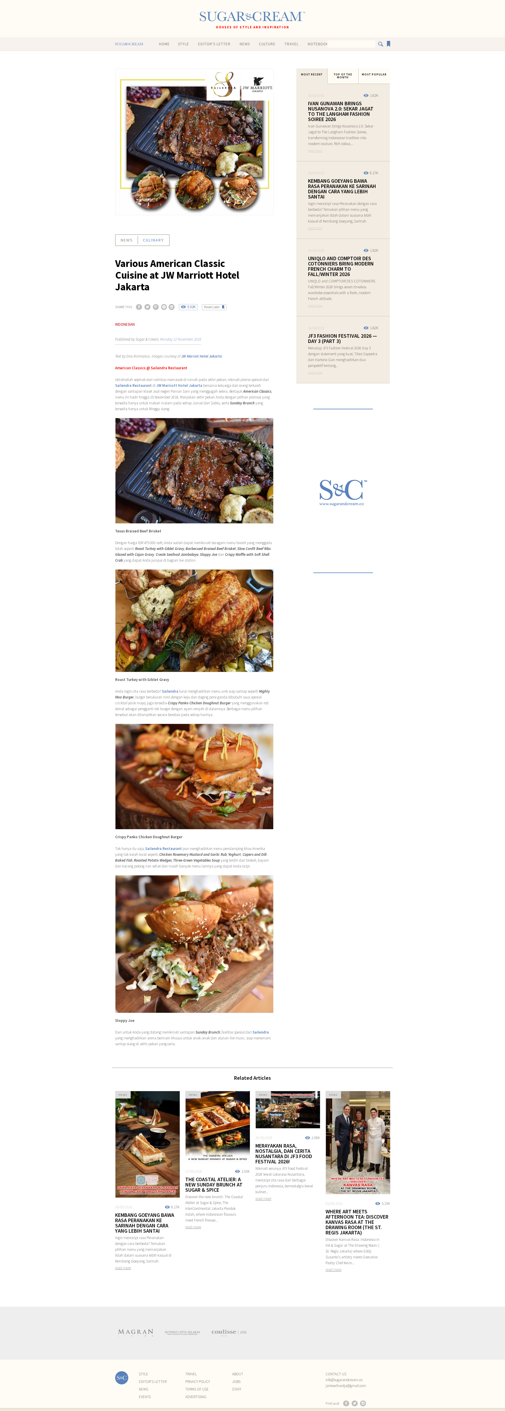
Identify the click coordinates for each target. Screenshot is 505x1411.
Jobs (236, 1381)
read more (315, 150)
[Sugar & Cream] (252, 16)
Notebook (318, 44)
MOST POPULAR (374, 74)
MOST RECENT (312, 74)
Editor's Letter (214, 44)
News (245, 44)
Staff (236, 1389)
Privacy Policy (197, 1381)
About (237, 1374)
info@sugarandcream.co (344, 1379)
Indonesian (125, 324)
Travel (292, 44)
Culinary (153, 240)
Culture (267, 44)
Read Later (212, 307)
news (127, 240)
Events (145, 1396)
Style (183, 44)
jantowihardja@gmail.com (346, 1385)
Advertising (195, 1396)
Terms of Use (197, 1389)
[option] (135, 1333)
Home (164, 44)
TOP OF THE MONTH (343, 76)
